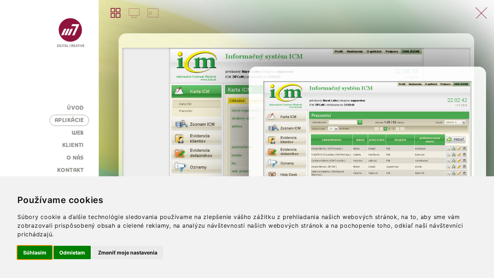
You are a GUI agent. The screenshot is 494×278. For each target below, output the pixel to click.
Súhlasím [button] (34, 252)
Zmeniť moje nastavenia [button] (127, 252)
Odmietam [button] (72, 252)
